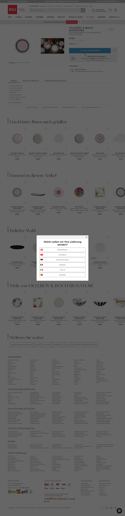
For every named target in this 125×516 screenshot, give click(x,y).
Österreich (62, 250)
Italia (62, 270)
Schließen (86, 237)
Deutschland (62, 260)
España (62, 275)
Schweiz (62, 255)
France (62, 265)
